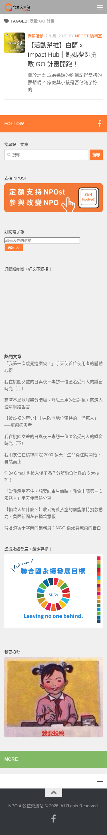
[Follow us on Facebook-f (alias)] (99, 123)
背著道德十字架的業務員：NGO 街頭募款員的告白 (52, 527)
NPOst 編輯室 (88, 36)
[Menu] (100, 7)
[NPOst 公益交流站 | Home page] (22, 7)
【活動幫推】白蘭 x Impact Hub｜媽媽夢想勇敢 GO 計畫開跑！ (62, 55)
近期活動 (36, 36)
